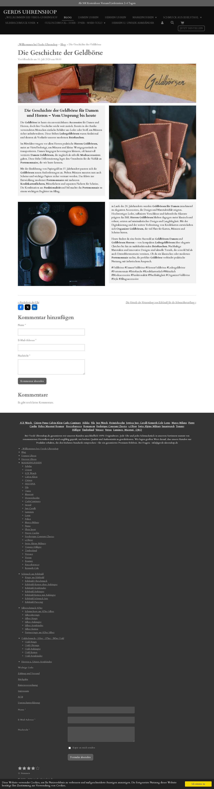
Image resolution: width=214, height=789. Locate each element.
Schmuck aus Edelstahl (32, 573)
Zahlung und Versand (29, 673)
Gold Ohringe (32, 645)
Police (41, 426)
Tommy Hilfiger (33, 547)
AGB (20, 696)
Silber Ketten (31, 628)
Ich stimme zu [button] (198, 783)
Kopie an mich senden (84, 747)
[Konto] (162, 23)
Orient (28, 469)
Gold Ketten (31, 652)
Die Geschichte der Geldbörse (85, 44)
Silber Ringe (31, 618)
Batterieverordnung (28, 685)
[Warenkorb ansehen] (182, 23)
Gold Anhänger (33, 648)
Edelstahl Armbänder (35, 587)
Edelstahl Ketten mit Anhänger (40, 595)
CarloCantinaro (32, 501)
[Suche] (172, 22)
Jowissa (130, 422)
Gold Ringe (31, 641)
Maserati (50, 426)
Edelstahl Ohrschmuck (36, 580)
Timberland (88, 429)
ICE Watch (30, 473)
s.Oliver (132, 426)
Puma (45, 422)
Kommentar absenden (32, 381)
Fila (93, 422)
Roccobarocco (74, 426)
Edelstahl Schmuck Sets (36, 598)
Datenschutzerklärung (29, 702)
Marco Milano (179, 422)
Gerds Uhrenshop (30, 12)
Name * (22, 325)
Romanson (89, 426)
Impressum (23, 691)
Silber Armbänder (34, 625)
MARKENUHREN (31, 462)
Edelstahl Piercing (34, 602)
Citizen (37, 422)
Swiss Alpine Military (149, 426)
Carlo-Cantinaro (72, 422)
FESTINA (30, 483)
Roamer (59, 426)
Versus (108, 429)
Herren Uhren (28, 459)
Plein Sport (30, 529)
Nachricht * (24, 355)
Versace (99, 429)
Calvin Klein (56, 422)
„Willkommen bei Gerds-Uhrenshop (38, 44)
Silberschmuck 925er (31, 607)
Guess (28, 490)
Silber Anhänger (33, 621)
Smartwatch (168, 426)
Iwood (28, 504)
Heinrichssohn (117, 422)
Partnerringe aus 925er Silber (40, 632)
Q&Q (138, 429)
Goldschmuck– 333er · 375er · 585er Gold (42, 638)
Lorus (167, 422)
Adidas (86, 422)
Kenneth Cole (155, 422)
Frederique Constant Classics (111, 426)
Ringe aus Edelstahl (34, 577)
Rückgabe (23, 679)
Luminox (118, 429)
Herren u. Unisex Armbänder (36, 661)
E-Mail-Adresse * (27, 340)
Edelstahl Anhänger (34, 591)
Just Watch (102, 422)
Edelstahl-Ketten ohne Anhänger (41, 584)
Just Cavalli (141, 422)
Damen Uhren (28, 455)
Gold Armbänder (33, 655)
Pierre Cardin (32, 532)
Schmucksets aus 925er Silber (39, 611)
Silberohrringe (32, 614)
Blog (63, 44)
